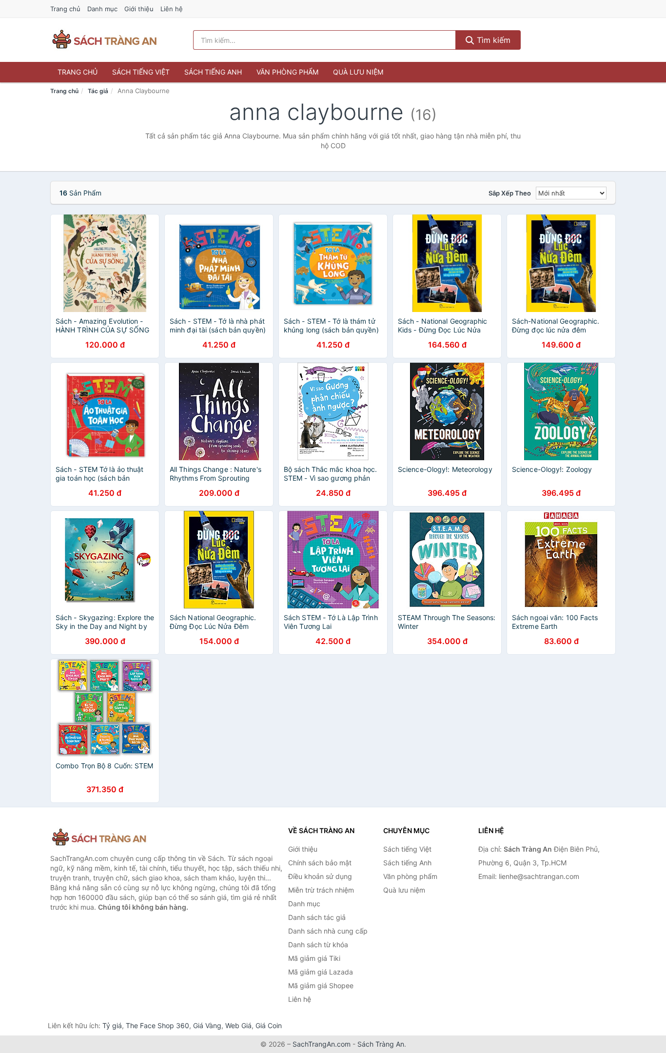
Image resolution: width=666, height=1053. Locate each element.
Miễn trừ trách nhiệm (321, 890)
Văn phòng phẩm (287, 72)
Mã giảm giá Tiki (314, 958)
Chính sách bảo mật (320, 862)
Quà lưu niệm (358, 72)
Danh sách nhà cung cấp (328, 931)
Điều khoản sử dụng (320, 876)
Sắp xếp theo (510, 193)
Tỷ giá (112, 1025)
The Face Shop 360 (157, 1025)
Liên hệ (171, 9)
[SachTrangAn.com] (104, 40)
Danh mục (102, 9)
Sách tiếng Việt (141, 72)
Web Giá (238, 1025)
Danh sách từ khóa (318, 944)
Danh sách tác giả (317, 917)
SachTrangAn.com (322, 1044)
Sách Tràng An (380, 1044)
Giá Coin (268, 1025)
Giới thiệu (139, 9)
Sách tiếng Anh (213, 72)
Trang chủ (65, 9)
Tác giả (98, 91)
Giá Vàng (207, 1025)
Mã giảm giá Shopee (320, 985)
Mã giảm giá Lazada (320, 972)
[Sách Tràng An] (99, 838)
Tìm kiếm (492, 40)
